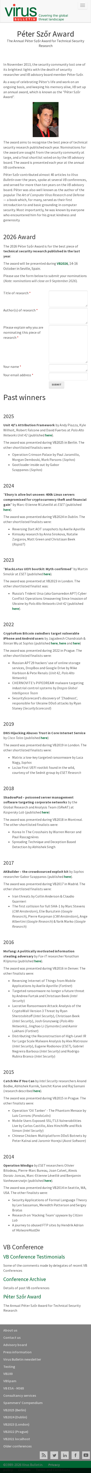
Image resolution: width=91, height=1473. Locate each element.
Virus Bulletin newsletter (22, 1359)
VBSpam (9, 1381)
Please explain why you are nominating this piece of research (23, 332)
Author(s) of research (20, 310)
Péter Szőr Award (22, 1296)
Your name (12, 366)
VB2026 (62, 263)
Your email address (18, 375)
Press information (17, 1352)
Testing (9, 1366)
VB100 (8, 1373)
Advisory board (15, 1345)
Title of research (17, 293)
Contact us (12, 1337)
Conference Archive (24, 1279)
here (48, 435)
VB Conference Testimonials (34, 1256)
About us (10, 1330)
